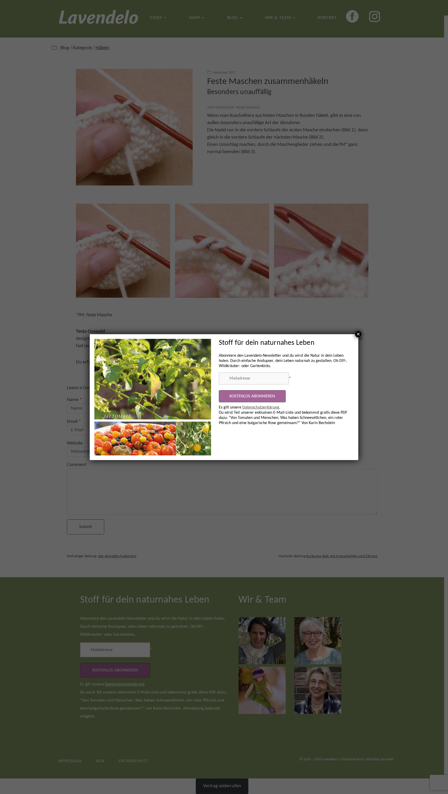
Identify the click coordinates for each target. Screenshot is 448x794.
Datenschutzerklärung (260, 407)
